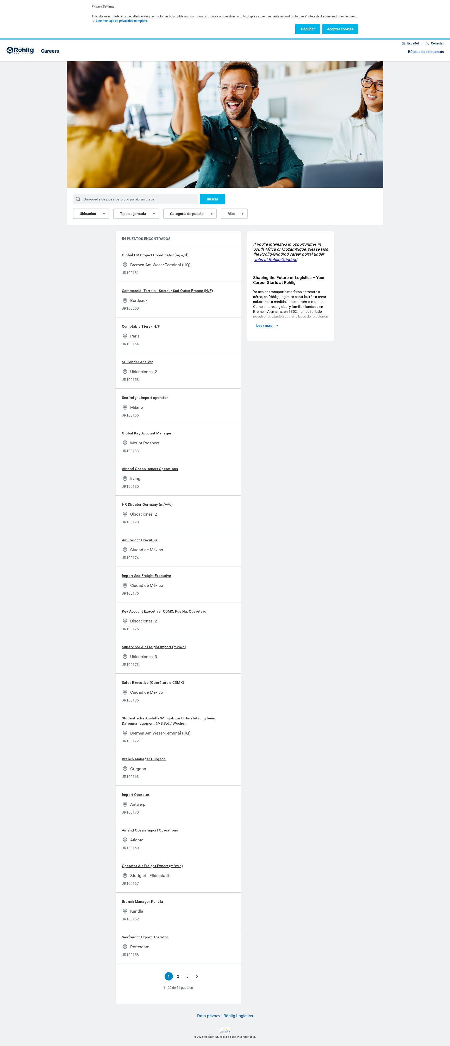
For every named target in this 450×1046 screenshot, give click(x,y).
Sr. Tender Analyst (137, 362)
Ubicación (88, 214)
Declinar (308, 29)
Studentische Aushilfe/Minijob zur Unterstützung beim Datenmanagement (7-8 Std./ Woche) (168, 720)
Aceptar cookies (340, 29)
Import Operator (135, 794)
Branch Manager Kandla (142, 901)
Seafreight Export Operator (145, 937)
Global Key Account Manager (146, 433)
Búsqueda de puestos (426, 52)
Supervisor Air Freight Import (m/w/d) (154, 647)
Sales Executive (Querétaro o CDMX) (153, 682)
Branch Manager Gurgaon (144, 759)
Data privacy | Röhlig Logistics (225, 1015)
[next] (197, 976)
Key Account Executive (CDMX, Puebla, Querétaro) (165, 611)
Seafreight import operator (145, 397)
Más (231, 214)
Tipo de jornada (133, 214)
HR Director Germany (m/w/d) (147, 504)
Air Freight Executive (140, 540)
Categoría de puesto (187, 214)
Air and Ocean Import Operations (150, 469)
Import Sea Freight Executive (146, 576)
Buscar (212, 199)
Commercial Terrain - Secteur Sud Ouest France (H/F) (167, 291)
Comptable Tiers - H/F (141, 326)
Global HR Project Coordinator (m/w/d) (155, 255)
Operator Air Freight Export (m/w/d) (152, 866)
